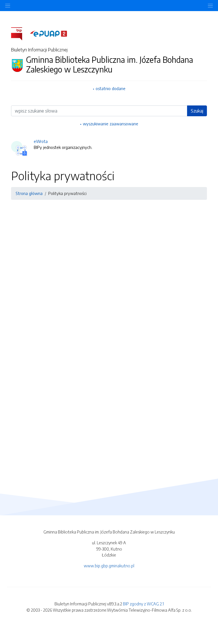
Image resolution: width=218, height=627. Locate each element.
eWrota (41, 141)
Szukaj (197, 111)
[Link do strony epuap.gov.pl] (48, 33)
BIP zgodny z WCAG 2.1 (143, 603)
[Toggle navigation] (210, 5)
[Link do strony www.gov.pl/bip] (20, 33)
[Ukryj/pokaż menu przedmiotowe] (8, 5)
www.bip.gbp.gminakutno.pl (109, 565)
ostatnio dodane (110, 88)
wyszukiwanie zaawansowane (110, 123)
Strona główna (29, 193)
